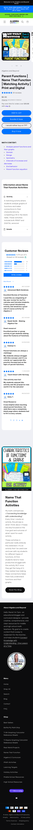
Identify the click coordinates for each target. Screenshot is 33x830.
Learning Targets (10, 767)
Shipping (4, 100)
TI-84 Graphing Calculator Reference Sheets (14, 734)
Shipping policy (24, 820)
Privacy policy (25, 817)
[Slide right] (21, 66)
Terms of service (11, 820)
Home (6, 684)
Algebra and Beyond (15, 814)
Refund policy (14, 817)
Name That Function (12, 752)
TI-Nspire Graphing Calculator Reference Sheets (16, 741)
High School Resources (13, 782)
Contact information (17, 824)
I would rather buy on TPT (16, 125)
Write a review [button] (16, 275)
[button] (4, 21)
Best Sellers (8, 723)
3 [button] (16, 420)
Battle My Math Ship (12, 727)
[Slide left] (12, 66)
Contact (7, 704)
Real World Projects (11, 747)
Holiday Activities (11, 772)
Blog (5, 699)
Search (6, 694)
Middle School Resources (14, 777)
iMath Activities (10, 762)
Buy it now (16, 131)
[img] (9, 287)
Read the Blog (15, 590)
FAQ (5, 709)
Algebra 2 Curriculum (12, 757)
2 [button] (13, 420)
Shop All (7, 689)
